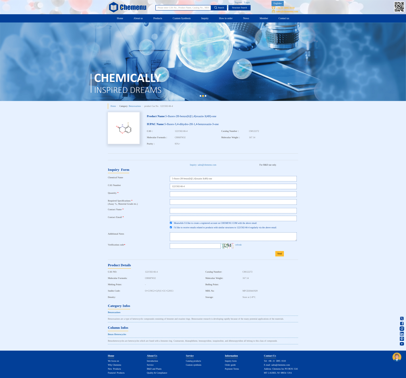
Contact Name (116, 209)
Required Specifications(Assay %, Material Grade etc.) (123, 202)
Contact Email (116, 217)
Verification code (116, 245)
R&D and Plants (154, 369)
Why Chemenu (114, 365)
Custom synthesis (193, 365)
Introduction (152, 361)
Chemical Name (115, 177)
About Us (152, 355)
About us (138, 18)
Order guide (230, 365)
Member (264, 18)
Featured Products (116, 373)
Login (247, 2)
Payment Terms (232, 369)
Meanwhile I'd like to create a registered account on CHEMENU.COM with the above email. (214, 223)
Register (238, 2)
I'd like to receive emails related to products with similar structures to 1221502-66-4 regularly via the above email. (224, 227)
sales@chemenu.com (287, 11)
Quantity (113, 193)
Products (157, 18)
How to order (225, 18)
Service (150, 365)
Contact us (283, 18)
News (246, 18)
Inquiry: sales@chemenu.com (203, 165)
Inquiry (205, 18)
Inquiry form (231, 361)
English (277, 3)
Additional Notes (116, 234)
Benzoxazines (135, 106)
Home (120, 18)
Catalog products (193, 361)
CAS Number (114, 185)
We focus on (113, 361)
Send (279, 253)
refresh (238, 245)
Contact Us (270, 355)
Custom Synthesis (182, 18)
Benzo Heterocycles (117, 334)
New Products (114, 369)
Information (231, 355)
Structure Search (239, 7)
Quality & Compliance (157, 373)
